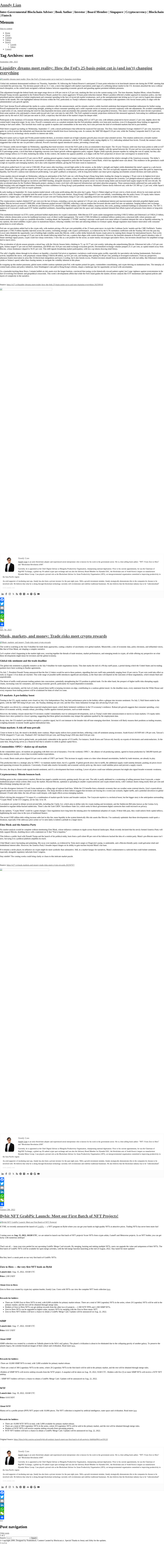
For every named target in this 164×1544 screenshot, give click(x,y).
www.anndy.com (9, 588)
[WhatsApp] (82, 616)
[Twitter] (13, 594)
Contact (8, 49)
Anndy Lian (10, 5)
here (108, 1289)
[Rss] (17, 594)
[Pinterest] (20, 594)
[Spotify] (31, 594)
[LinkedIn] (82, 612)
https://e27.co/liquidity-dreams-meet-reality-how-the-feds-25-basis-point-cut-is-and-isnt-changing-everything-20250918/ (55, 285)
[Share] (82, 624)
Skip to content (6, 29)
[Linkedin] (2, 594)
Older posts (4, 1533)
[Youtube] (38, 594)
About (7, 35)
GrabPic (40, 1226)
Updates (8, 38)
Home (7, 33)
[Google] (35, 594)
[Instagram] (10, 594)
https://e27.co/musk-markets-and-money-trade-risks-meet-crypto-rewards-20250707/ (41, 865)
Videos (8, 40)
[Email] (82, 608)
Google (13, 44)
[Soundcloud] (28, 594)
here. (73, 1346)
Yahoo (13, 47)
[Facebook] (6, 594)
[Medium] (24, 594)
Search (8, 42)
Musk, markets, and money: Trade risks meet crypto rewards (53, 636)
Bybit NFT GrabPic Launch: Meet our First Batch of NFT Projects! (59, 1216)
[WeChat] (82, 620)
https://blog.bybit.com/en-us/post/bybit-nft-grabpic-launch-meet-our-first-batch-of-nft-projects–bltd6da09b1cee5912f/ (61, 1439)
